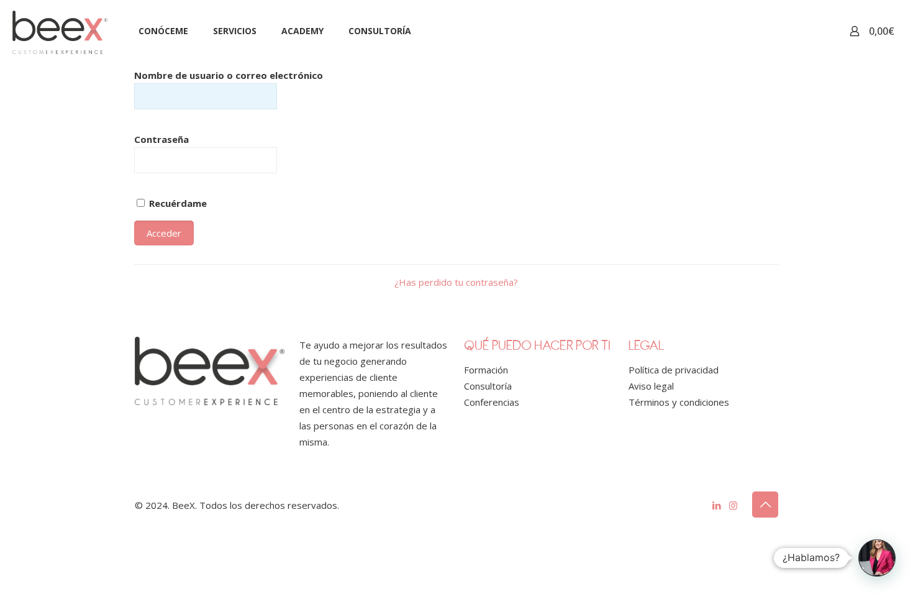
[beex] (59, 31)
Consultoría (488, 386)
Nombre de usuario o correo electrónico (228, 75)
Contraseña (161, 139)
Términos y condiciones (679, 402)
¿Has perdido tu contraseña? (456, 282)
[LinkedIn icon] (716, 505)
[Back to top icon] (765, 504)
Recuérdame (177, 203)
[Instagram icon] (733, 505)
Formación (486, 369)
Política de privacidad (674, 369)
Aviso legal (651, 386)
